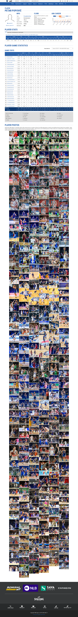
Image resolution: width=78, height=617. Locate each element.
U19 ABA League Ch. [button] (25, 1)
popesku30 (10, 23)
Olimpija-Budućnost (10, 87)
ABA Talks (61, 3)
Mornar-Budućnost (10, 68)
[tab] (6, 32)
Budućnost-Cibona (10, 94)
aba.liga (44, 607)
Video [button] (56, 3)
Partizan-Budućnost (10, 89)
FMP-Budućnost (9, 83)
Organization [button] (18, 3)
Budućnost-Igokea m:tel (11, 81)
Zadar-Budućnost (10, 72)
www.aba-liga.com (67, 607)
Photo (46, 3)
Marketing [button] (51, 3)
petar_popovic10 (10, 25)
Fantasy (17, 1)
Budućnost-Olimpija (10, 66)
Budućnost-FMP (9, 62)
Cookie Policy (42, 614)
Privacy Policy (36, 614)
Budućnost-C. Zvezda (10, 58)
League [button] (24, 3)
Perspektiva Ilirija (27, 16)
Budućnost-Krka (9, 56)
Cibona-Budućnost (10, 75)
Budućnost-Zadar (10, 91)
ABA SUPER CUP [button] (35, 1)
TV (65, 3)
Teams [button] (34, 3)
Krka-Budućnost (9, 77)
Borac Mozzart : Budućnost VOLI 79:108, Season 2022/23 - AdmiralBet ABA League (22, 34)
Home (12, 3)
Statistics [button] (40, 3)
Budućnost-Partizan (10, 70)
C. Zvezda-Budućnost (10, 79)
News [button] (29, 3)
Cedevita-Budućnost (10, 64)
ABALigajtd (33, 607)
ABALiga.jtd (22, 607)
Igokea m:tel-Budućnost (11, 60)
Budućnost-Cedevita (10, 85)
